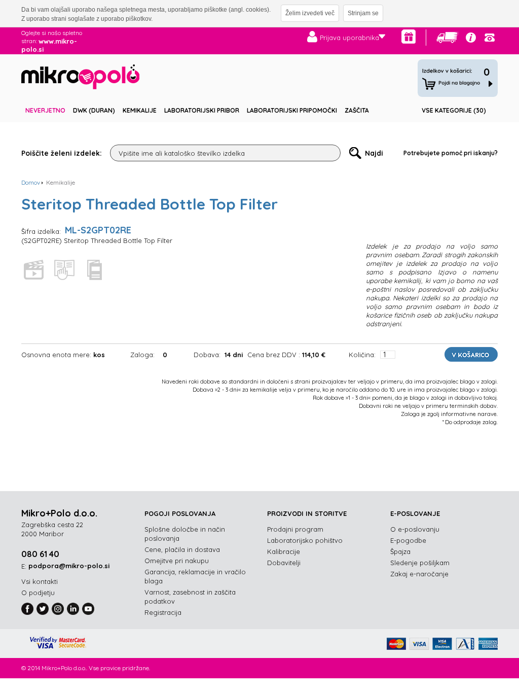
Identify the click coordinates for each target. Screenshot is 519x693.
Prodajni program (295, 529)
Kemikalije (140, 110)
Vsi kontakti (39, 581)
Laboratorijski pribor (201, 110)
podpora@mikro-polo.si (68, 566)
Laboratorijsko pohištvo (305, 540)
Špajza (400, 551)
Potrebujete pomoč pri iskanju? (450, 153)
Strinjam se (363, 13)
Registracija (162, 612)
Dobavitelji (284, 563)
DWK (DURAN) (94, 110)
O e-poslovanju (414, 529)
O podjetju (38, 592)
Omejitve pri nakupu (176, 561)
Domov (30, 182)
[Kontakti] (489, 37)
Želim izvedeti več (310, 13)
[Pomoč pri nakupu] (471, 37)
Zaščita (357, 110)
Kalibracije (283, 551)
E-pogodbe (408, 540)
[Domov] (80, 78)
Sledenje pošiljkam (420, 563)
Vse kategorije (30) (454, 110)
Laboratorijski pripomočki (292, 110)
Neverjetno (45, 110)
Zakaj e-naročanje (419, 574)
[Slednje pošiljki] (448, 37)
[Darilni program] (408, 36)
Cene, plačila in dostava (182, 549)
